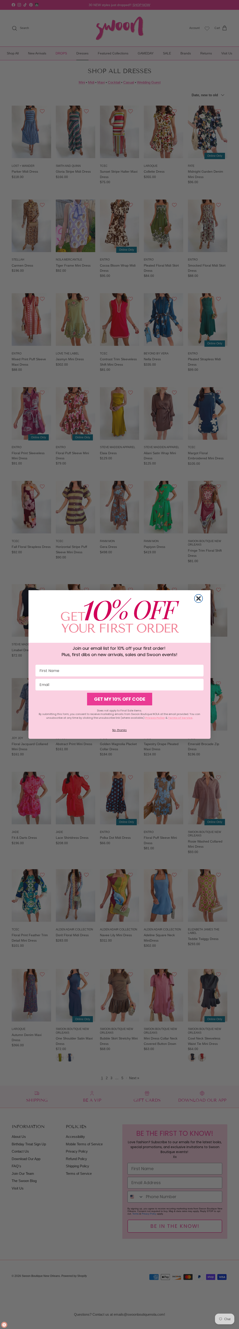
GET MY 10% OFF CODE (119, 699)
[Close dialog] (198, 598)
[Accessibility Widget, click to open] (4, 1325)
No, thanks (119, 730)
